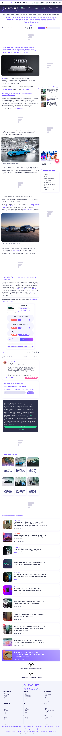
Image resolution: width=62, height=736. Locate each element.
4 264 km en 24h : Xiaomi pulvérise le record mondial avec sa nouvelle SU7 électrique (33, 471)
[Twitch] (35, 689)
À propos (19, 731)
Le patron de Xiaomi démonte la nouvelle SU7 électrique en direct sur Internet (20, 490)
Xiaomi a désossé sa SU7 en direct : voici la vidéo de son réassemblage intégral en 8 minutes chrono (33, 490)
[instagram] (6, 377)
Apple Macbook (48, 694)
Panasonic (27, 707)
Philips (26, 708)
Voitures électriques (18, 356)
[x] (4, 377)
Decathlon (47, 718)
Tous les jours (8, 389)
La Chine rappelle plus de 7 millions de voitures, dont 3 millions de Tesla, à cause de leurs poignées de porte (52, 98)
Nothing (46, 709)
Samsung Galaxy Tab (29, 722)
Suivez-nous (41, 28)
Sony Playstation (28, 699)
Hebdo (18, 389)
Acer (46, 693)
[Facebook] (27, 689)
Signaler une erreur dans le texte (10, 352)
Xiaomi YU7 (23, 305)
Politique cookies (10, 424)
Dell (46, 695)
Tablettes (26, 716)
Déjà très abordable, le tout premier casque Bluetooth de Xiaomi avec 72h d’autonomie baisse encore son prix (52, 104)
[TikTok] (37, 689)
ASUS (26, 693)
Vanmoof (47, 724)
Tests (37, 2)
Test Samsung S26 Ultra (43, 728)
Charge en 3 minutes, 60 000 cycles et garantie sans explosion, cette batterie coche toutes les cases (30, 576)
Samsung (27, 709)
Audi (5, 704)
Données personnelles (46, 731)
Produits (16, 520)
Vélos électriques (49, 716)
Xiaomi (13, 14)
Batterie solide (30, 356)
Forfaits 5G (46, 176)
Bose (46, 706)
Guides (42, 2)
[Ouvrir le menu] (2, 2)
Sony (26, 710)
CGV (54, 731)
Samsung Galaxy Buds (49, 710)
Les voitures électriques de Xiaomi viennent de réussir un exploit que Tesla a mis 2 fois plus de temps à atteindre (20, 471)
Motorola (6, 696)
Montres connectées (9, 716)
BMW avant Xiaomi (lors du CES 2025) (27, 289)
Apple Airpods (48, 704)
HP (45, 698)
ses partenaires (13, 419)
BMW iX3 (32, 292)
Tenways (46, 723)
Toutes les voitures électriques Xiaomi (17, 346)
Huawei (5, 695)
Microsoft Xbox (28, 696)
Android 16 (58, 726)
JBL (45, 708)
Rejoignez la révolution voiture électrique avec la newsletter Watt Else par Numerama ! (30, 563)
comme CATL (16, 250)
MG (5, 709)
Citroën (5, 707)
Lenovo (46, 696)
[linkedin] (9, 377)
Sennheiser (47, 711)
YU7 (12, 285)
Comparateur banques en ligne (20, 728)
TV (24, 703)
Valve (26, 701)
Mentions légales (10, 731)
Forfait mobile (57, 2)
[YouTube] (32, 689)
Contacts (25, 731)
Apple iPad (27, 717)
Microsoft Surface (48, 699)
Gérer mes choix (20, 429)
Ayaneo (26, 694)
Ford (5, 708)
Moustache (47, 720)
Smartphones (7, 691)
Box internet (47, 187)
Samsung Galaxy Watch (9, 723)
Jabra (46, 707)
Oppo (5, 697)
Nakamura (47, 722)
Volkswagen (6, 713)
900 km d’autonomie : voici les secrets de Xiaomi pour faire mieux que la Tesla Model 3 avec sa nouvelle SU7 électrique (8, 490)
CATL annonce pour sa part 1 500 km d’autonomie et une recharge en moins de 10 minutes (20, 206)
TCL (25, 711)
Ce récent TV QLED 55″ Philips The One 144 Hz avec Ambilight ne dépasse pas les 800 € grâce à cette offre (30, 537)
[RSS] (30, 689)
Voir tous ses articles (30, 377)
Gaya (46, 719)
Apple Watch (7, 718)
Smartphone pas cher (49, 182)
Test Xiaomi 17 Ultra (49, 726)
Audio (45, 703)
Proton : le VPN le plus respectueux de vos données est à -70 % (8, 471)
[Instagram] (25, 689)
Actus (33, 2)
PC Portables (47, 691)
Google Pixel (6, 694)
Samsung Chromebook (50, 701)
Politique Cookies (34, 731)
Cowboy (46, 717)
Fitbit (5, 719)
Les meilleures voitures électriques (17, 344)
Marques (8, 14)
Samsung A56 (47, 174)
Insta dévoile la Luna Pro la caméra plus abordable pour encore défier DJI (27, 550)
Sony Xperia (6, 699)
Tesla (5, 712)
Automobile (6, 703)
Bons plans (49, 2)
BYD (5, 706)
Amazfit (5, 717)
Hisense (26, 704)
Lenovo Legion (28, 695)
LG (25, 706)
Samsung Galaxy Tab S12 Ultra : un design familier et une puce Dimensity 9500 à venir (29, 641)
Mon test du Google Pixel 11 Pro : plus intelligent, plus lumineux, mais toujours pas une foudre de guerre (29, 654)
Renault (5, 711)
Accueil (3, 14)
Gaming (25, 691)
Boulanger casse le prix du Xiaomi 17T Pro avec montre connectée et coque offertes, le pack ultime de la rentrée (52, 91)
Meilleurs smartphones (49, 178)
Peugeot (6, 710)
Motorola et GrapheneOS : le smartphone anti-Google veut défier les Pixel (29, 615)
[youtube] (12, 377)
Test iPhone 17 (39, 726)
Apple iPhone (7, 693)
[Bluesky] (40, 689)
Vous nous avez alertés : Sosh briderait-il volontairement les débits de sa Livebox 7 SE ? (30, 589)
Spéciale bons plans (29, 389)
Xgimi (26, 712)
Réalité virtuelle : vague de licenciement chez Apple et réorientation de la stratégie (29, 602)
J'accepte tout (21, 426)
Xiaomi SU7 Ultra (28, 209)
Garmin (5, 720)
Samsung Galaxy (7, 698)
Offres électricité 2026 (49, 189)
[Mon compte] (11, 2)
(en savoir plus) (29, 415)
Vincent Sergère (12, 361)
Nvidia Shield (27, 698)
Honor (46, 697)
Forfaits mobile (47, 180)
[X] (22, 689)
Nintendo (26, 697)
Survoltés (6, 356)
